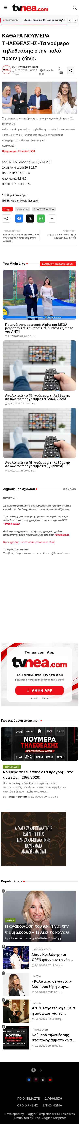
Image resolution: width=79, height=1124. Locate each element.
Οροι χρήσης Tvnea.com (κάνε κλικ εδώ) (29, 542)
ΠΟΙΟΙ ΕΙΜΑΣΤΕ (28, 1098)
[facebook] (28, 1079)
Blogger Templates (38, 1114)
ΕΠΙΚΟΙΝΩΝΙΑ (52, 1105)
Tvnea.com (61, 534)
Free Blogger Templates (50, 1118)
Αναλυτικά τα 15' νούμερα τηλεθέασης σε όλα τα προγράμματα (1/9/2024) (37, 464)
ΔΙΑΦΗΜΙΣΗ (53, 1098)
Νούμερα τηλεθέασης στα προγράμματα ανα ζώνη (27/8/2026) (52, 1038)
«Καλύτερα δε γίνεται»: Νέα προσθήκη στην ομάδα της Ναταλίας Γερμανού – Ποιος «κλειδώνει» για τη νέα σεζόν (52, 984)
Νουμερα (22, 209)
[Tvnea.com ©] (30, 8)
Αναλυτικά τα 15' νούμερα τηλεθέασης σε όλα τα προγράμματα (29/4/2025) (37, 397)
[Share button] (52, 218)
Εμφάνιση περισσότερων (58, 263)
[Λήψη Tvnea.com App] (39, 675)
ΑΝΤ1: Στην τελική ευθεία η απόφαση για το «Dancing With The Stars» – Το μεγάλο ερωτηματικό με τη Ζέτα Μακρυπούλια (54, 1011)
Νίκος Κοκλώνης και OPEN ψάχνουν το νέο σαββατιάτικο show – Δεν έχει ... (54, 957)
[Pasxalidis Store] (33, 865)
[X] (30, 218)
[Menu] (5, 8)
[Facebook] (19, 218)
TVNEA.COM (11, 523)
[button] (75, 8)
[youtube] (50, 1079)
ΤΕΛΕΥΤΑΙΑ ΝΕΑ (44, 209)
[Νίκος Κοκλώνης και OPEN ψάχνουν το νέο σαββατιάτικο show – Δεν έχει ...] (16, 957)
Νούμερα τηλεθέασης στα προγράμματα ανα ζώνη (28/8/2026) (45, 20)
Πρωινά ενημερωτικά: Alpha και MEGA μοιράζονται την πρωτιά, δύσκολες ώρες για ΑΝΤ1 (39, 328)
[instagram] (35, 1079)
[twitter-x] (43, 1079)
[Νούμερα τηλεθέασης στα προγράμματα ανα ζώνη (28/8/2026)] (39, 744)
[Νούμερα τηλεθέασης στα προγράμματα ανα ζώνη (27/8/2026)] (16, 1037)
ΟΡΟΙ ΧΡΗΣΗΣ (27, 1105)
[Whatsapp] (41, 218)
